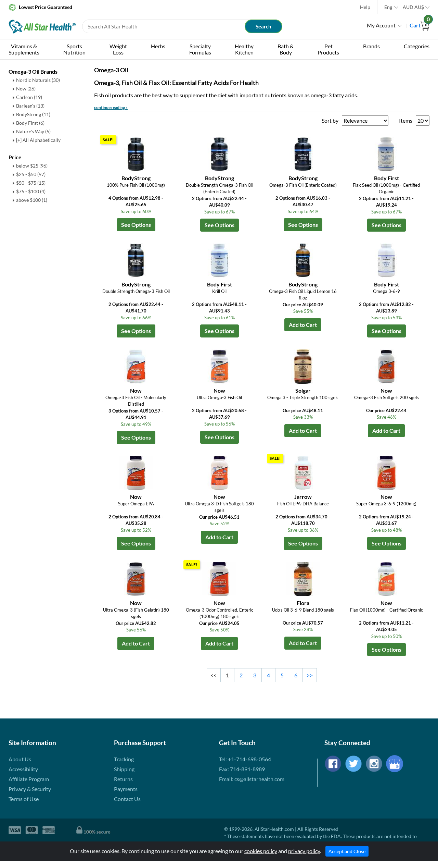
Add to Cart (303, 324)
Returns (123, 779)
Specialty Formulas (200, 49)
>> (310, 675)
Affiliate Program (29, 779)
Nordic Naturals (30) (38, 80)
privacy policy (304, 851)
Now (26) (26, 88)
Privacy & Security (30, 789)
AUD (413, 7)
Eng (388, 7)
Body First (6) (30, 123)
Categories (416, 46)
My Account (381, 25)
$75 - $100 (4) (31, 191)
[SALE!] (136, 153)
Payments (126, 789)
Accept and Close (346, 851)
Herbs (158, 46)
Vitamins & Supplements (24, 49)
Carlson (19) (29, 97)
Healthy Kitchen (244, 49)
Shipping (124, 769)
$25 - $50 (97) (31, 174)
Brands (371, 46)
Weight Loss (118, 49)
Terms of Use (24, 799)
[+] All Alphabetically (38, 140)
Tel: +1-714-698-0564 (245, 759)
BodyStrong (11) (33, 114)
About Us (20, 759)
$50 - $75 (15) (31, 183)
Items (405, 120)
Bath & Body (286, 49)
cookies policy (260, 851)
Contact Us (127, 799)
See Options (136, 224)
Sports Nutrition (74, 49)
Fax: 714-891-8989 (242, 769)
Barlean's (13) (30, 106)
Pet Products (328, 49)
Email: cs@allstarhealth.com (251, 779)
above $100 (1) (31, 200)
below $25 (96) (32, 166)
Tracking (124, 759)
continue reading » (111, 107)
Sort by (330, 120)
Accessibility (23, 769)
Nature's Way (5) (33, 131)
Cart (419, 25)
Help (365, 7)
